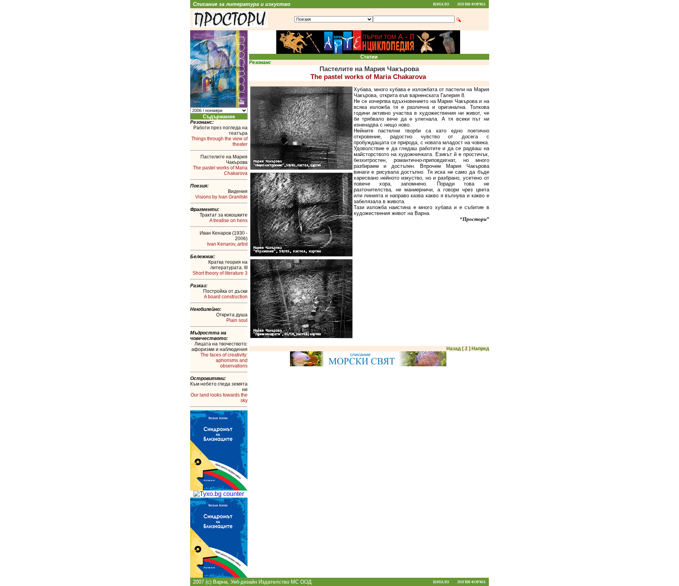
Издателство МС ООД (285, 582)
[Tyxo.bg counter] (218, 493)
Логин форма (471, 4)
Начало (441, 4)
